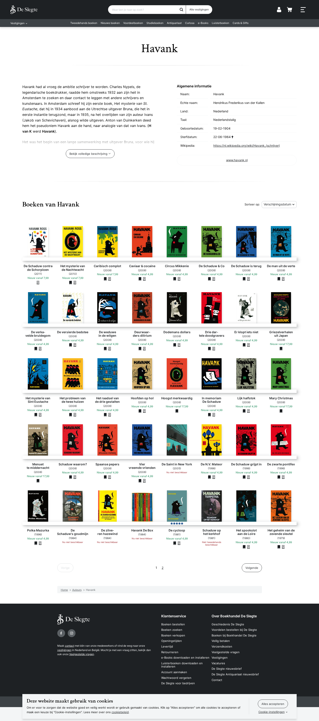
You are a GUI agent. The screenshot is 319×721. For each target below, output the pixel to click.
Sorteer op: (252, 204)
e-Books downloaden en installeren (185, 657)
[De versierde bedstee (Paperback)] (70, 345)
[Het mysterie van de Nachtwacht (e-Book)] (75, 282)
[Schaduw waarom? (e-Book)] (75, 477)
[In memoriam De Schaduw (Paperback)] (209, 414)
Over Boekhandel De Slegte (234, 616)
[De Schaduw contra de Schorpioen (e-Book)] (38, 282)
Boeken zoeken (171, 629)
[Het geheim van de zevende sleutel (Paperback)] (279, 546)
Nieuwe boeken (110, 23)
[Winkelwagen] (289, 9)
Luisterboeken (220, 23)
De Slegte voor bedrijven (178, 683)
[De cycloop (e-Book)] (179, 543)
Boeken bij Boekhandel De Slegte (234, 635)
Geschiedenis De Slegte (228, 624)
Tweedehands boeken (83, 23)
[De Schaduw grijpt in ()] (244, 477)
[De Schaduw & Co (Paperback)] (209, 278)
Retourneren (169, 652)
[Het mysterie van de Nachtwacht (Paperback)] (70, 282)
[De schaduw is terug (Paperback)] (244, 278)
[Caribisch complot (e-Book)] (109, 278)
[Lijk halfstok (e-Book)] (248, 411)
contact (69, 645)
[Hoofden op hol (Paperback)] (140, 411)
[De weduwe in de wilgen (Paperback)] (105, 348)
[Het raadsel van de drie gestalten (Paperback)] (105, 414)
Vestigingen (220, 657)
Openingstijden (171, 641)
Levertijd (167, 646)
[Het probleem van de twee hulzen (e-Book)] (75, 414)
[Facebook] (61, 633)
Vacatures (218, 663)
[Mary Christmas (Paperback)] (281, 411)
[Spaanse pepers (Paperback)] (105, 477)
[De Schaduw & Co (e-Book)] (213, 278)
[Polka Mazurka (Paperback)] (36, 543)
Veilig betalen (221, 641)
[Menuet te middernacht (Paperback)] (38, 480)
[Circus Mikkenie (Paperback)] (174, 278)
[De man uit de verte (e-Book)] (283, 278)
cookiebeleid (120, 712)
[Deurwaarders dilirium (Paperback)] (140, 348)
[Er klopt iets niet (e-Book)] (248, 345)
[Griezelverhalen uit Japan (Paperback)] (281, 348)
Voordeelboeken (133, 23)
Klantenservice (173, 616)
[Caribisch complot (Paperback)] (105, 278)
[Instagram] (71, 633)
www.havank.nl (237, 160)
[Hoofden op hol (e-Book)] (144, 411)
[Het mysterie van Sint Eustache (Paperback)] (36, 414)
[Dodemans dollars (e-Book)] (179, 345)
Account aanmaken (174, 672)
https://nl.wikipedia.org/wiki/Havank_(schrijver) (246, 145)
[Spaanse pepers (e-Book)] (109, 477)
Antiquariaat (174, 23)
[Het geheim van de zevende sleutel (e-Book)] (283, 546)
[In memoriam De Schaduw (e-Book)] (213, 414)
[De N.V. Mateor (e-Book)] (213, 477)
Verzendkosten (222, 646)
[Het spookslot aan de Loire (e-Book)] (248, 546)
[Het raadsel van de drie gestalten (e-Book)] (109, 414)
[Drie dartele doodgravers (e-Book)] (213, 348)
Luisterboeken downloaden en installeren (182, 664)
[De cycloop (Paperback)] (174, 543)
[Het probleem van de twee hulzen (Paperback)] (70, 414)
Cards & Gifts (240, 23)
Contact (217, 680)
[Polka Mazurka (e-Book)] (40, 543)
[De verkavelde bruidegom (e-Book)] (40, 348)
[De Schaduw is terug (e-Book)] (248, 278)
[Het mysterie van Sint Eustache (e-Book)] (40, 414)
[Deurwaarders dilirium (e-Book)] (144, 348)
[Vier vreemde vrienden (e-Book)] (144, 480)
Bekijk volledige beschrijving (88, 153)
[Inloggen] (279, 9)
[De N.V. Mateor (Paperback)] (209, 477)
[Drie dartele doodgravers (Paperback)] (209, 348)
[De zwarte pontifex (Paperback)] (279, 477)
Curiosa (189, 23)
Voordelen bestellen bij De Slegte (234, 629)
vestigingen (64, 650)
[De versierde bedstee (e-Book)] (75, 345)
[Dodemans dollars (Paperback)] (174, 345)
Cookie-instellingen (271, 711)
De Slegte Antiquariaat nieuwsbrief (235, 674)
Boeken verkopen (173, 635)
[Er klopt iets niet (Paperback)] (244, 345)
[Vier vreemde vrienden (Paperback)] (140, 480)
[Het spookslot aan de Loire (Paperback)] (244, 546)
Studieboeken (154, 23)
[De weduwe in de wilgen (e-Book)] (109, 348)
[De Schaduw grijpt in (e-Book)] (248, 477)
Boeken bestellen (173, 624)
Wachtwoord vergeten (176, 677)
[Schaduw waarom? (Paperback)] (70, 477)
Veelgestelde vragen (81, 654)
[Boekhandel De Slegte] (24, 9)
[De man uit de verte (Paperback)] (279, 278)
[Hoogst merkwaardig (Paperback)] (177, 411)
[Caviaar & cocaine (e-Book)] (144, 278)
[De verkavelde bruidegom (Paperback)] (36, 348)
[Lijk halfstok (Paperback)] (244, 411)
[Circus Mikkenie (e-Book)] (179, 278)
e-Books (203, 23)
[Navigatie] (303, 9)
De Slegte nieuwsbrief (227, 668)
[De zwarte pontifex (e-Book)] (283, 477)
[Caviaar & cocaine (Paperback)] (140, 278)
